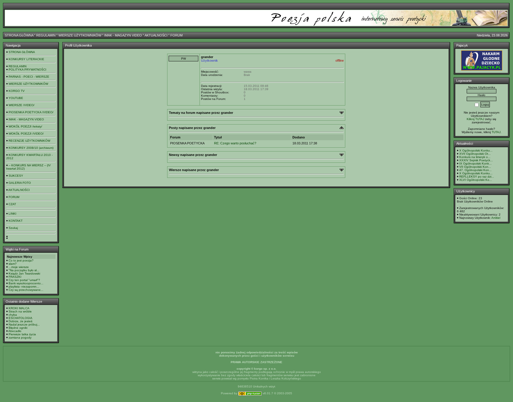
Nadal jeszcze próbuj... (24, 324)
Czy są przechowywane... (26, 289)
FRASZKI (15, 276)
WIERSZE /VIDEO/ (21, 105)
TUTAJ (496, 132)
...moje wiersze (19, 267)
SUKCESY (16, 175)
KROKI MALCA (19, 308)
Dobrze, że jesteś (20, 321)
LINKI (12, 213)
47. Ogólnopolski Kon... (475, 170)
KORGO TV (17, 90)
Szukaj (13, 227)
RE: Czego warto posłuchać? (235, 143)
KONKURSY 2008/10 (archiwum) (31, 147)
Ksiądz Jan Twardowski (24, 273)
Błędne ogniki (18, 327)
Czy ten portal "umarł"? (24, 280)
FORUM (176, 35)
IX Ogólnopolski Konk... (475, 163)
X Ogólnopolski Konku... (476, 150)
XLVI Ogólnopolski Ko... (475, 179)
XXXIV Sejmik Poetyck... (476, 160)
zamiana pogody (20, 337)
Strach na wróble (20, 311)
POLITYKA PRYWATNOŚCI (27, 69)
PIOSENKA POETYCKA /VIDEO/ (31, 112)
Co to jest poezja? (21, 260)
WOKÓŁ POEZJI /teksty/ (25, 126)
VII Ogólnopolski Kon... (475, 166)
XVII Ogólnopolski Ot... (475, 153)
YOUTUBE (16, 98)
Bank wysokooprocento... (26, 283)
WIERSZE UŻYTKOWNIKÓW (79, 35)
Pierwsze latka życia (22, 334)
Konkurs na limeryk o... (474, 157)
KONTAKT (16, 220)
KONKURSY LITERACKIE (26, 59)
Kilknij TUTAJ (475, 119)
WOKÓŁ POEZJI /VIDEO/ (26, 133)
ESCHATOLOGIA (20, 318)
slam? (13, 263)
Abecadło (14, 331)
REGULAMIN (46, 35)
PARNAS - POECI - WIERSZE (29, 76)
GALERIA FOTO (20, 182)
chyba (13, 314)
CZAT (12, 204)
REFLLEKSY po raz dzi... (476, 176)
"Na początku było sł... (24, 270)
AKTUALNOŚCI (156, 35)
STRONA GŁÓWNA (19, 35)
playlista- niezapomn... (24, 286)
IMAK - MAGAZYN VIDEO (123, 35)
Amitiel (495, 217)
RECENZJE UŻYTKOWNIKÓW (29, 140)
